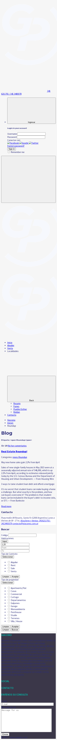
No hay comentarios (17, 445)
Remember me (17, 152)
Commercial (16, 594)
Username (12, 133)
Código (4, 535)
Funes (16, 406)
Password (12, 137)
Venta (10, 348)
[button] (13, 143)
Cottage (15, 597)
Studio (14, 615)
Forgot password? (15, 145)
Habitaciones (7, 538)
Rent (13, 565)
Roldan (16, 412)
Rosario (17, 403)
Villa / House (16, 621)
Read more (6, 506)
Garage (14, 606)
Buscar (15, 630)
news (15, 457)
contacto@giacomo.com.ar (25, 523)
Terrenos (15, 618)
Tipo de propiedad (9, 579)
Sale (13, 568)
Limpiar (5, 576)
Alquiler (10, 345)
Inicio (9, 342)
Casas (13, 591)
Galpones (15, 603)
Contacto (11, 415)
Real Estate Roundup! (14, 451)
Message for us (8, 707)
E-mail (4, 701)
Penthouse (16, 612)
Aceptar (15, 576)
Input (4, 541)
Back (31, 400)
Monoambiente (18, 609)
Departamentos (18, 600)
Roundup (22, 457)
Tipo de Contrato (9, 553)
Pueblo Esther (20, 409)
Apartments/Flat (18, 588)
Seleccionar (7, 557)
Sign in (12, 149)
